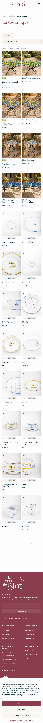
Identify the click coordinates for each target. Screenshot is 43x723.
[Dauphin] (9, 238)
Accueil (4, 16)
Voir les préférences (21, 715)
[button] (40, 680)
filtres (8, 35)
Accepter (21, 704)
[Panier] (7, 4)
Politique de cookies (15, 720)
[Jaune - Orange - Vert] (4, 78)
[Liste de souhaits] (12, 4)
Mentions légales (28, 720)
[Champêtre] (4, 238)
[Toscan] (13, 238)
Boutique (12, 16)
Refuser (21, 710)
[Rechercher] (3, 4)
